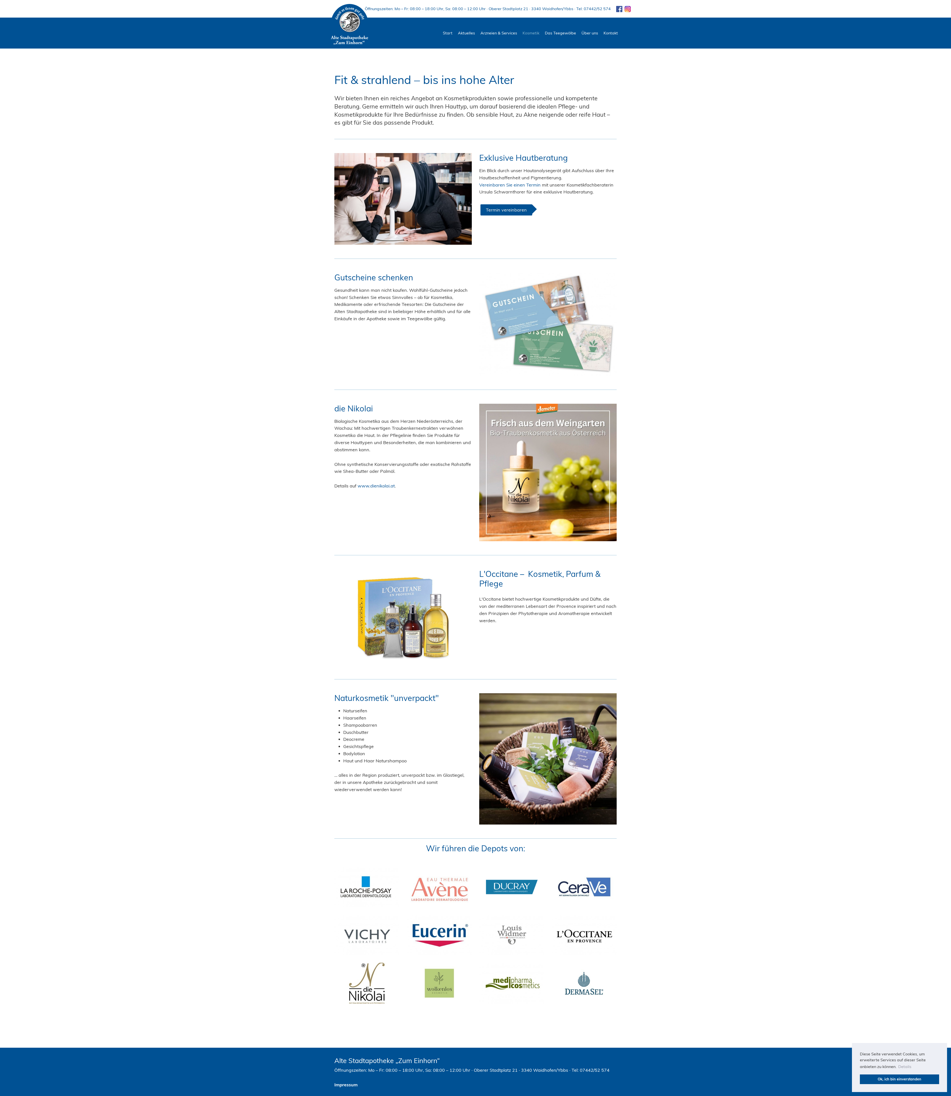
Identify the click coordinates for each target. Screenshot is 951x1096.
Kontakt (611, 32)
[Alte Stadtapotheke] (350, 25)
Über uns (589, 32)
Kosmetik (531, 32)
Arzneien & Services (498, 32)
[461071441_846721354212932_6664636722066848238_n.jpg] (548, 472)
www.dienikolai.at (376, 486)
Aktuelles (466, 32)
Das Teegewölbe (560, 32)
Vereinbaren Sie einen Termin (510, 185)
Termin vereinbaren (506, 210)
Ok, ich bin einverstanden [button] (899, 1079)
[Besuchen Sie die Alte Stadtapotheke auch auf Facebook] (617, 8)
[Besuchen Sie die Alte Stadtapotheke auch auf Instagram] (627, 8)
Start (447, 32)
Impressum (346, 1085)
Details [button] (904, 1066)
